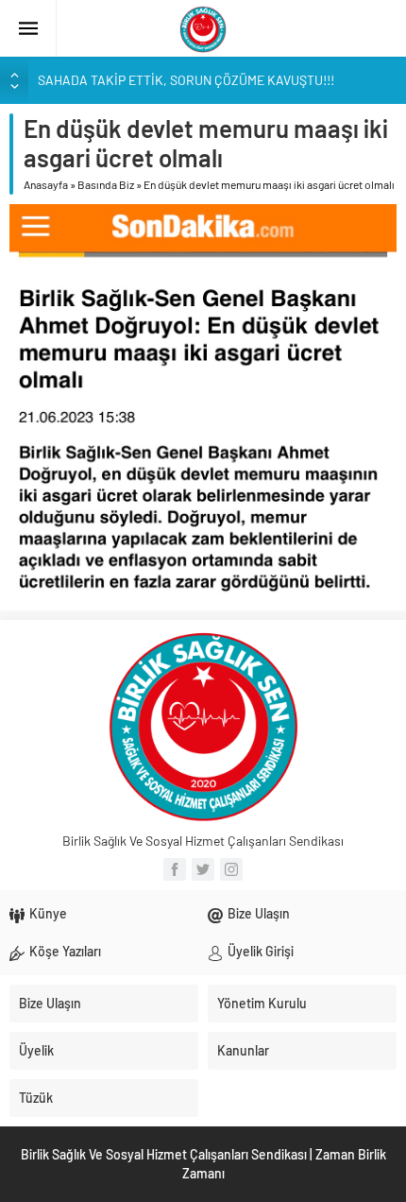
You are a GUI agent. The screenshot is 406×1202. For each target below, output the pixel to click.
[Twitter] (203, 869)
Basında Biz (105, 184)
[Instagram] (231, 869)
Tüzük (36, 1098)
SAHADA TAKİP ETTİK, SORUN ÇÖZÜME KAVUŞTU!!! (186, 80)
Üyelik (36, 1050)
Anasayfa (46, 184)
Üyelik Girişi (261, 951)
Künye (48, 913)
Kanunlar (243, 1050)
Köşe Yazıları (65, 951)
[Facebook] (174, 869)
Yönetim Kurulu (262, 1003)
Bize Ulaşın (259, 913)
